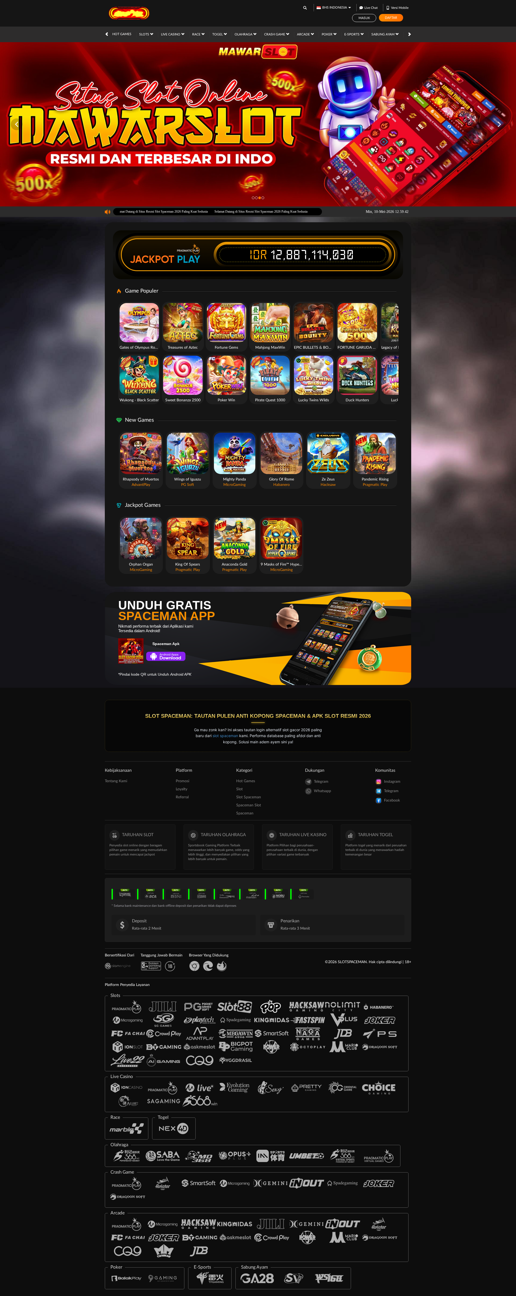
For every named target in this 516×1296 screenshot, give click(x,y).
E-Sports (352, 34)
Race (196, 34)
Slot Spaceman (248, 797)
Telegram (321, 782)
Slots (144, 34)
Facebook (392, 800)
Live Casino (171, 34)
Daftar (391, 17)
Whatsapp (322, 791)
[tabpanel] (258, 124)
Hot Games (121, 34)
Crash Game (275, 34)
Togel (218, 34)
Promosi (182, 781)
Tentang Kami (116, 781)
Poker (327, 34)
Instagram (392, 782)
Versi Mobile (399, 7)
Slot (239, 789)
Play (188, 259)
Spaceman (244, 813)
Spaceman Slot (248, 805)
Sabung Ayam (383, 34)
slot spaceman (225, 735)
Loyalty (181, 789)
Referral (182, 797)
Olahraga (244, 34)
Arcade (304, 34)
